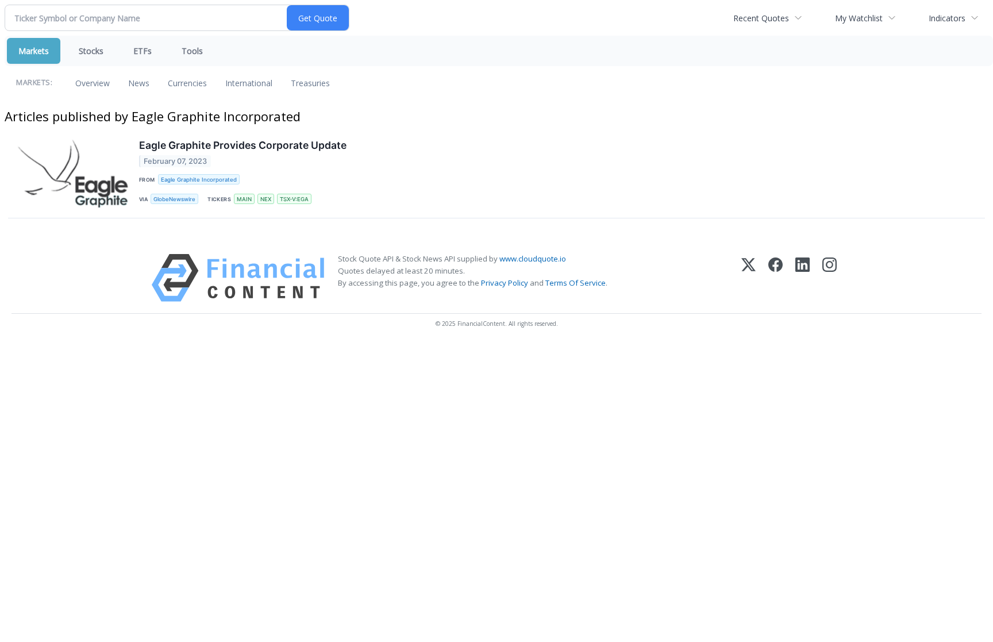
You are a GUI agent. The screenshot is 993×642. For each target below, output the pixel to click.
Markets (33, 50)
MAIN (244, 199)
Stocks (91, 50)
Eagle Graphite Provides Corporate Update (243, 145)
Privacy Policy (504, 283)
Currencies (187, 83)
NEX (265, 199)
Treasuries (310, 83)
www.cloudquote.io (532, 258)
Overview (92, 83)
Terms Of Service (575, 283)
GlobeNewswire (174, 199)
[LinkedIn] (802, 278)
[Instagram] (829, 278)
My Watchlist (859, 18)
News (138, 83)
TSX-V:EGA (294, 199)
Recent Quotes (761, 18)
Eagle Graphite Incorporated (199, 179)
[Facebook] (775, 278)
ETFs (142, 50)
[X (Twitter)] (748, 278)
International (248, 83)
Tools (192, 50)
